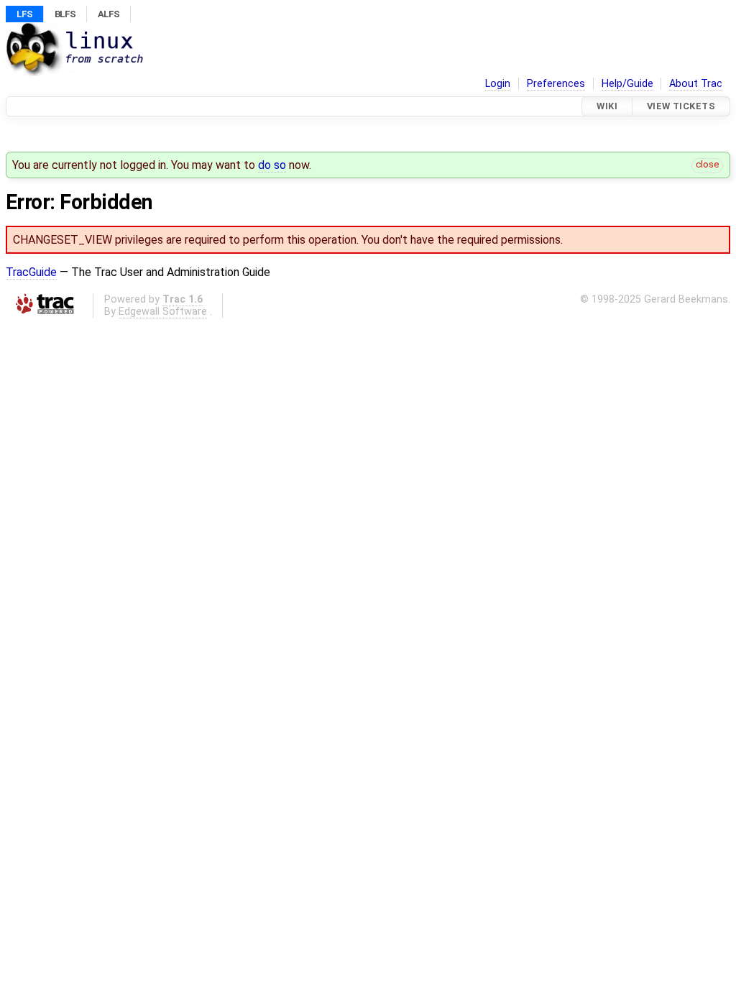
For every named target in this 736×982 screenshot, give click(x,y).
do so (272, 165)
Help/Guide (627, 84)
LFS (24, 14)
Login (497, 84)
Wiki (607, 106)
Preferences (556, 84)
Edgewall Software (163, 312)
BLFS (65, 14)
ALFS (108, 14)
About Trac (695, 84)
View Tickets (681, 106)
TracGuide (31, 272)
